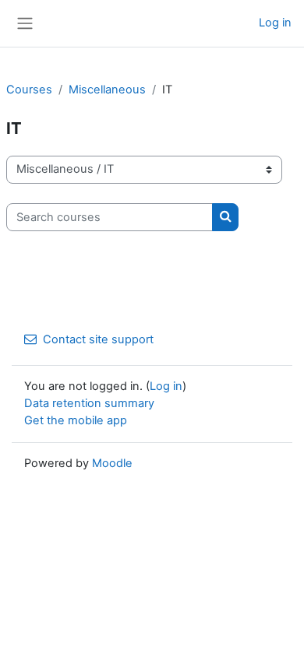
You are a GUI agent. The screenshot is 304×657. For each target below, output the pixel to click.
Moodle (112, 463)
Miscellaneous (107, 90)
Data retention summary (89, 403)
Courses (29, 90)
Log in (275, 23)
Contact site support (98, 339)
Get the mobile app (75, 420)
